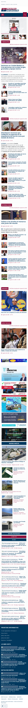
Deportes (19, 697)
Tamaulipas (3, 699)
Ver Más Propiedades (14, 533)
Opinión (21, 699)
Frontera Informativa (10, 9)
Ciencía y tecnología (13, 699)
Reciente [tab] (14, 539)
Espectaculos (4, 697)
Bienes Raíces (14, 443)
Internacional (12, 697)
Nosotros (3, 1)
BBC (2, 229)
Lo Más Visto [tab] (14, 536)
